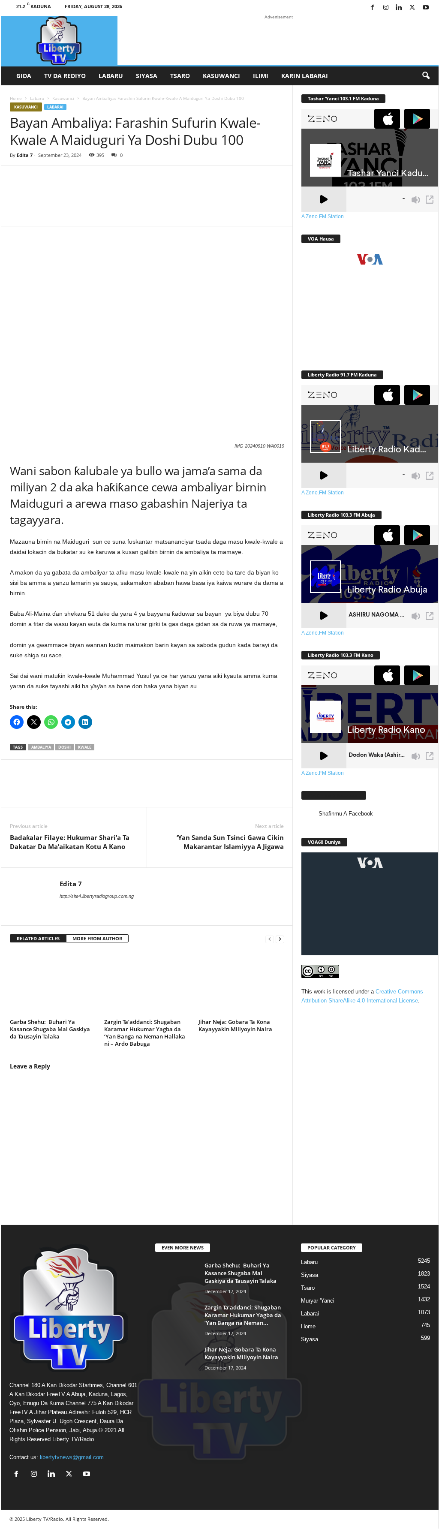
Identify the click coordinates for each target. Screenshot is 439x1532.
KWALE (84, 747)
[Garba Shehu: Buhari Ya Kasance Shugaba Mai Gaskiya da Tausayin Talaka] (53, 983)
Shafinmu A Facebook (334, 795)
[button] (425, 75)
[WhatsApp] (74, 790)
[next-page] (280, 938)
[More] (278, 202)
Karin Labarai (304, 76)
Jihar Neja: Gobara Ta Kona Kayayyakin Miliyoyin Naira (235, 1025)
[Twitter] (412, 8)
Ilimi (260, 76)
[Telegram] (151, 790)
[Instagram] (386, 8)
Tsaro (180, 76)
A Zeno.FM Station (322, 216)
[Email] (125, 790)
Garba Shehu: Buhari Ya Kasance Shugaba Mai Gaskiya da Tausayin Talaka (50, 1029)
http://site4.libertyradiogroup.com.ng (97, 896)
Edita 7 (25, 155)
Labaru (111, 76)
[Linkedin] (399, 8)
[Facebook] (372, 8)
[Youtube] (426, 8)
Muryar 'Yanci (317, 1300)
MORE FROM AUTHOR (97, 938)
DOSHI (64, 747)
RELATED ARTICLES (38, 938)
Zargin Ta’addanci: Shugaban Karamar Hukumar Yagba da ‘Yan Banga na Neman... (242, 1315)
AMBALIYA (41, 747)
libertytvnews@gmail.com (72, 1457)
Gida (23, 76)
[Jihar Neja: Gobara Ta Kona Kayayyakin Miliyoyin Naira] (241, 983)
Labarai (55, 107)
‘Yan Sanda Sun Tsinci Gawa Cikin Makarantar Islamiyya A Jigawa (230, 842)
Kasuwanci (221, 76)
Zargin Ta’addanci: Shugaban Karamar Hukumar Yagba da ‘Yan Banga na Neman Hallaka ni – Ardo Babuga (144, 1032)
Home (16, 98)
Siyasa (146, 76)
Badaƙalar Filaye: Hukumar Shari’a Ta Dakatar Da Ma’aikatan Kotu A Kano (69, 842)
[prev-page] (269, 938)
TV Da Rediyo (65, 76)
